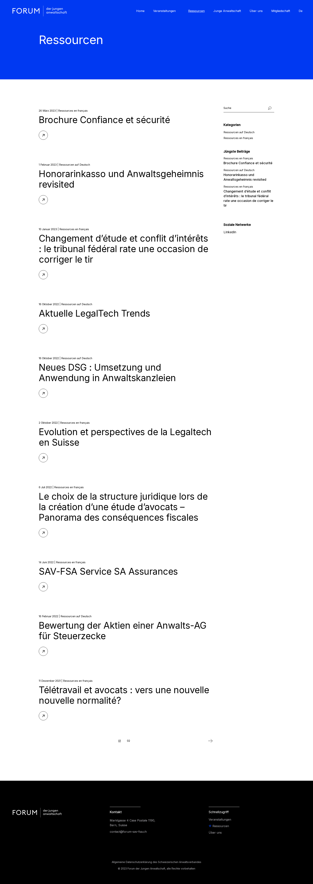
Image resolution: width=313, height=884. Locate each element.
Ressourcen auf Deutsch (74, 164)
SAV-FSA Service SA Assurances (108, 571)
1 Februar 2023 (48, 164)
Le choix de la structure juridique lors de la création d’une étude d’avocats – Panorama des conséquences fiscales (123, 507)
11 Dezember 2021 (50, 680)
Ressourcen (220, 826)
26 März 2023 (47, 110)
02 (128, 740)
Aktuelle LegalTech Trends (94, 313)
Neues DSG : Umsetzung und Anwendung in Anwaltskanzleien (107, 372)
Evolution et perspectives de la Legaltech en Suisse (125, 437)
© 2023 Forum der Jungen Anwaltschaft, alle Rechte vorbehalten (156, 868)
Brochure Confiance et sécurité (104, 119)
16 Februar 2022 (48, 616)
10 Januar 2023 (48, 229)
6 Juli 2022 (45, 487)
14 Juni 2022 (46, 562)
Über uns (215, 832)
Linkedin (230, 232)
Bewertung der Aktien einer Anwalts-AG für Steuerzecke (122, 630)
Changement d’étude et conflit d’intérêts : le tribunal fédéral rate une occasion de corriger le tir (123, 249)
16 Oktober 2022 (49, 304)
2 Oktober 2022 (48, 422)
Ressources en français (73, 110)
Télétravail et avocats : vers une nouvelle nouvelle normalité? (124, 695)
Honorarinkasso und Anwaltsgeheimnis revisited (121, 179)
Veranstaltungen (220, 819)
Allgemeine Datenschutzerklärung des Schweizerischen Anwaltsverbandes (156, 862)
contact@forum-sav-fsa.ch (128, 831)
